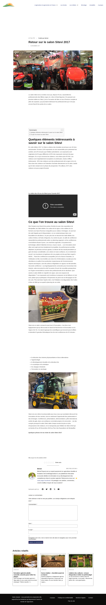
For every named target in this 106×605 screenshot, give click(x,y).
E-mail (30, 529)
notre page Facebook (44, 480)
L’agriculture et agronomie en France (45, 5)
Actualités (92, 5)
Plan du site (71, 601)
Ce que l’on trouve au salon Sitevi (40, 134)
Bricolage (84, 5)
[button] (42, 489)
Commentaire (32, 504)
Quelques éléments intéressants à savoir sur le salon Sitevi (47, 132)
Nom (30, 523)
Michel (46, 38)
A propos (100, 5)
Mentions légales (81, 597)
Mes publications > (72, 468)
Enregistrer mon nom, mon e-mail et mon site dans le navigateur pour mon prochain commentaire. (52, 538)
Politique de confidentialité (65, 597)
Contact (90, 597)
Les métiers (73, 5)
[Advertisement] (53, 21)
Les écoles (63, 5)
